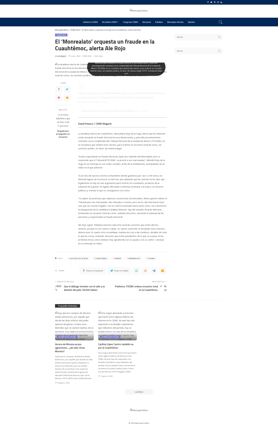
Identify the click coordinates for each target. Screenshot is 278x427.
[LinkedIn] (221, 2)
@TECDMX (116, 97)
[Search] (220, 22)
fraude (118, 258)
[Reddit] (145, 270)
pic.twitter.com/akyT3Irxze (93, 102)
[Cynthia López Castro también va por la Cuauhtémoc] (117, 325)
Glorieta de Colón (67, 337)
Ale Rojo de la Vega (79, 258)
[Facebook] (208, 2)
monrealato (134, 258)
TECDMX (151, 258)
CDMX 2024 (61, 35)
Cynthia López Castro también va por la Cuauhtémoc (115, 346)
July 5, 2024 (140, 111)
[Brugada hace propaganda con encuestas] (63, 120)
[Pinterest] (214, 2)
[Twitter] (211, 2)
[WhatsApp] (136, 270)
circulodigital (60, 56)
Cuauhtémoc (101, 258)
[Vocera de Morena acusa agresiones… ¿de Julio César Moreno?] (74, 325)
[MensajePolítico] (139, 11)
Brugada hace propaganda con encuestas (63, 134)
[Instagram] (218, 2)
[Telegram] (154, 270)
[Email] (67, 97)
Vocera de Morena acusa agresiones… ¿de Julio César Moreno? (70, 347)
